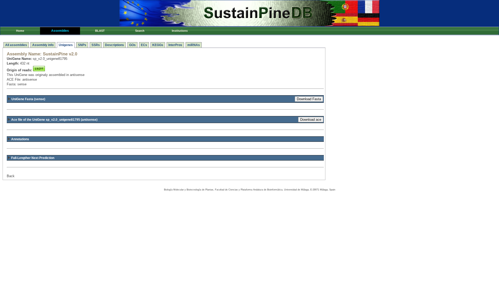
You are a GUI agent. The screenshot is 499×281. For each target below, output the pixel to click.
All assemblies (16, 45)
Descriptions (114, 45)
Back (11, 176)
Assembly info (43, 45)
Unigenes (66, 45)
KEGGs (157, 45)
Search (140, 30)
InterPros (175, 45)
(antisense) (54, 120)
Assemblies (60, 31)
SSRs (95, 45)
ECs (144, 45)
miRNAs (193, 45)
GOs (132, 45)
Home (20, 30)
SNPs (82, 45)
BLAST (100, 30)
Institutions (180, 30)
